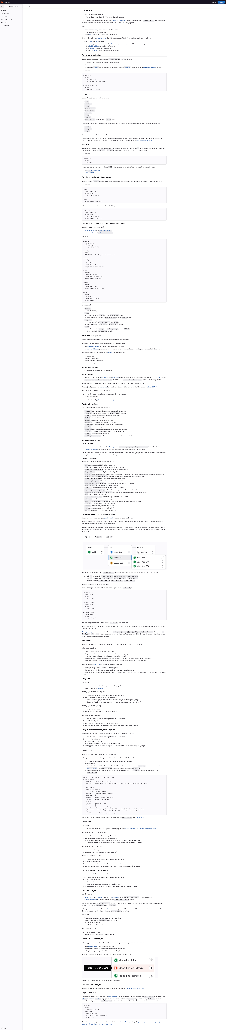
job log (91, 34)
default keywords (90, 230)
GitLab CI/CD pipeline (118, 21)
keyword (94, 170)
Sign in (214, 2)
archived (100, 688)
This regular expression (89, 632)
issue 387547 (152, 387)
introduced (104, 377)
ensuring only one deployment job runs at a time (97, 1024)
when (97, 41)
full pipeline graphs (93, 347)
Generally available (90, 449)
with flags (158, 377)
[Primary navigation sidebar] (2, 6)
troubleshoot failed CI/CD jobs (135, 988)
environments (112, 997)
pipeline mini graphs (93, 349)
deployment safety (124, 1022)
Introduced (87, 447)
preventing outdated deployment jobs (150, 1022)
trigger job (96, 664)
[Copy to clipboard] (164, 75)
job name (97, 65)
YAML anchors (89, 173)
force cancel (140, 817)
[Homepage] (2, 2)
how (91, 41)
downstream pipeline (149, 67)
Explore (7, 2)
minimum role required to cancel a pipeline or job (140, 829)
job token (107, 909)
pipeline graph (108, 518)
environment (91, 999)
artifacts (95, 50)
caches (91, 48)
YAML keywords (101, 38)
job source (116, 400)
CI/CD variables (94, 46)
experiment (115, 377)
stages (113, 44)
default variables (89, 233)
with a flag (111, 447)
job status (107, 400)
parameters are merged (144, 140)
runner (95, 30)
